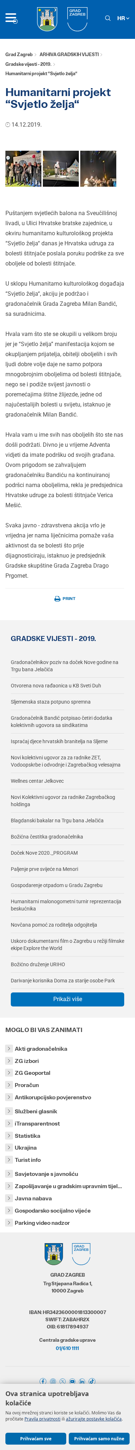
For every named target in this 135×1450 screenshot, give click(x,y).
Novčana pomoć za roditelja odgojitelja (54, 925)
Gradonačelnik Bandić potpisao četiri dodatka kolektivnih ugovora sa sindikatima (61, 721)
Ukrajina (26, 1148)
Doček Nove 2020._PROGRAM (44, 853)
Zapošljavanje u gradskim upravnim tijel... (68, 1186)
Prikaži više (67, 999)
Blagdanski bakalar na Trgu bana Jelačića (57, 820)
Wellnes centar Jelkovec (37, 781)
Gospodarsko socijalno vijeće (53, 1211)
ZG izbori (27, 1061)
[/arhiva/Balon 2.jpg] (61, 168)
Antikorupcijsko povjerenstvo (53, 1097)
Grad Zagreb (19, 54)
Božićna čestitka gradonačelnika (47, 837)
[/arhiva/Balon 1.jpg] (23, 168)
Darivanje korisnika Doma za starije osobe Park (63, 980)
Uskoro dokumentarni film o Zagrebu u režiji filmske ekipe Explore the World (67, 944)
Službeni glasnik (36, 1111)
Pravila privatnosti (42, 1419)
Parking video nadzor (42, 1223)
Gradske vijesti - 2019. (28, 64)
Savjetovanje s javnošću (46, 1174)
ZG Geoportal (32, 1073)
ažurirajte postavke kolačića (94, 1419)
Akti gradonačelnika (41, 1049)
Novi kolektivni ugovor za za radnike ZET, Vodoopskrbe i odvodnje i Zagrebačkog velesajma (66, 761)
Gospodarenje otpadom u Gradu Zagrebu (57, 885)
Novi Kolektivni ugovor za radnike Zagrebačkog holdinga (63, 800)
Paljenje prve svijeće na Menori (44, 869)
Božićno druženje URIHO (38, 964)
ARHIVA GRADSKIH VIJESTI (69, 54)
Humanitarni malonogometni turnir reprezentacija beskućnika (66, 905)
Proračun (27, 1085)
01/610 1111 (67, 1348)
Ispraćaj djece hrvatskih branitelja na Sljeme (59, 741)
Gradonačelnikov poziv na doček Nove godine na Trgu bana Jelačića (64, 665)
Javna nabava (33, 1198)
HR (121, 18)
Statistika (27, 1136)
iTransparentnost (37, 1124)
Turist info (28, 1160)
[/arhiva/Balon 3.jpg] (98, 168)
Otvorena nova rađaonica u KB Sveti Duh (56, 685)
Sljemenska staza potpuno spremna (51, 702)
